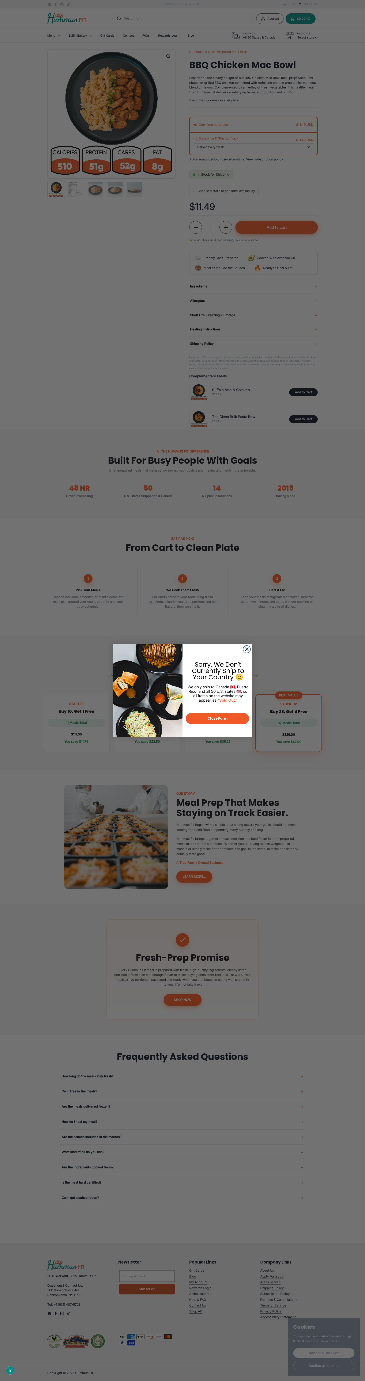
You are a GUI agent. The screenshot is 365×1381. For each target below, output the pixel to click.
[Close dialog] (247, 649)
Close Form (217, 718)
